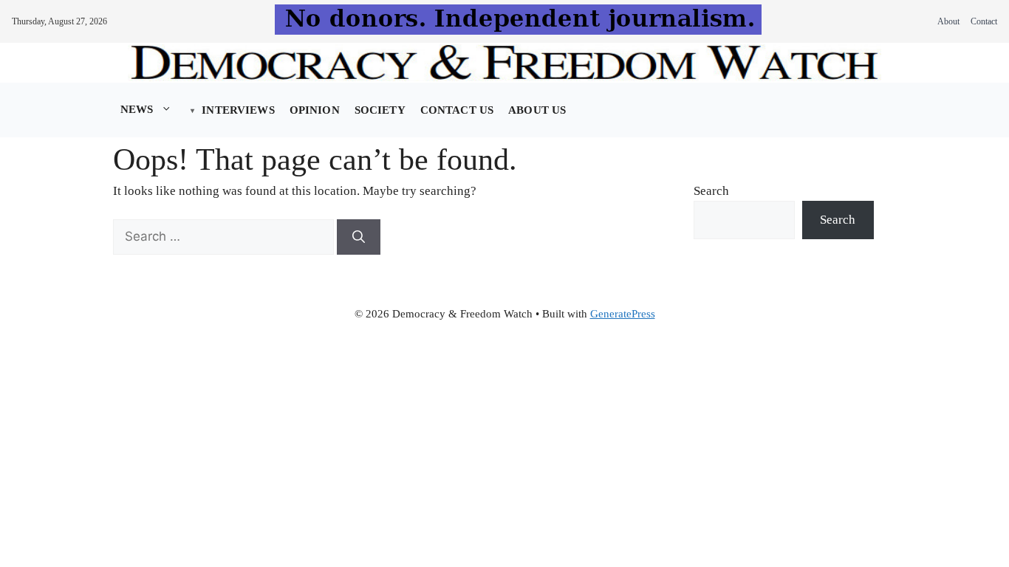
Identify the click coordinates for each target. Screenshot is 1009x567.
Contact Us (456, 110)
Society (380, 110)
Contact (984, 21)
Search (711, 191)
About (948, 21)
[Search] (358, 237)
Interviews (238, 110)
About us (537, 110)
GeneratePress (622, 314)
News (137, 109)
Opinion (315, 110)
